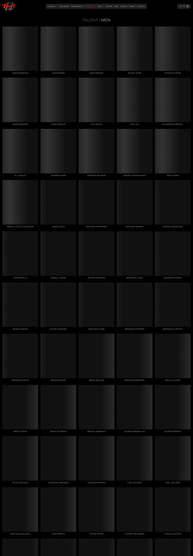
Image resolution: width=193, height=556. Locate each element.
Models (52, 6)
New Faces (64, 6)
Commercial (77, 6)
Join (116, 6)
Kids (100, 6)
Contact (141, 6)
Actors (109, 6)
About (132, 6)
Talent (91, 6)
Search (124, 6)
